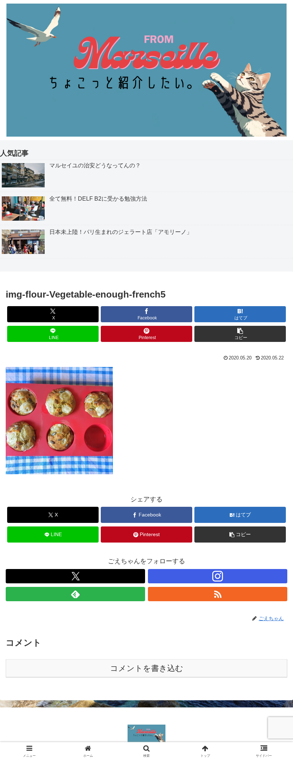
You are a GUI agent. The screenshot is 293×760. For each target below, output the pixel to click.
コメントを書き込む (146, 668)
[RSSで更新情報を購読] (217, 594)
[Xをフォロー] (75, 576)
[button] (240, 334)
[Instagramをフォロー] (217, 576)
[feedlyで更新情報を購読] (75, 594)
